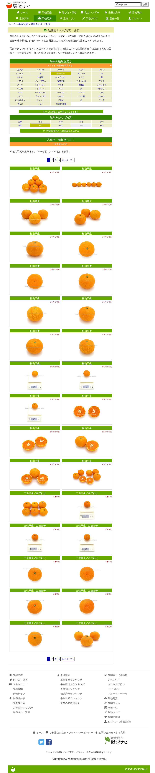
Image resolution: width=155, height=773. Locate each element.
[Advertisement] (133, 72)
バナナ (20, 92)
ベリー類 (81, 96)
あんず (81, 69)
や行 (61, 125)
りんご (20, 103)
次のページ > (68, 160)
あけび (20, 69)
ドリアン (60, 88)
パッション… (60, 92)
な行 (102, 121)
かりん (20, 77)
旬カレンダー (92, 12)
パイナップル (40, 92)
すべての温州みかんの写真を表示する (61, 130)
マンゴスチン (20, 100)
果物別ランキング (70, 689)
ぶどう (20, 96)
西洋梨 (81, 84)
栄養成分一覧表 (21, 712)
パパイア (81, 92)
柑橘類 (40, 77)
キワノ (81, 77)
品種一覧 (114, 18)
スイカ (20, 84)
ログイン (137, 18)
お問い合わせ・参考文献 (112, 732)
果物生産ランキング (71, 679)
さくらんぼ (81, 81)
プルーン (60, 96)
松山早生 (35, 168)
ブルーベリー (40, 96)
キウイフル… (60, 77)
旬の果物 (18, 689)
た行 (81, 121)
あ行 (20, 121)
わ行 (102, 125)
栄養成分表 (114, 12)
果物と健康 (114, 717)
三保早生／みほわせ (35, 493)
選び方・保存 (69, 12)
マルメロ (101, 96)
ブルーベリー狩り (117, 693)
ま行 (47, 24)
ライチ (101, 100)
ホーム (24, 12)
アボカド (60, 69)
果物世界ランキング (71, 698)
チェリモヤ (101, 84)
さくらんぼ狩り (116, 684)
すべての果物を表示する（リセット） (61, 111)
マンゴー (40, 100)
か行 (40, 121)
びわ (102, 92)
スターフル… (40, 84)
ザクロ (101, 81)
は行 (20, 125)
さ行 (61, 121)
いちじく (20, 73)
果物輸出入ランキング (72, 684)
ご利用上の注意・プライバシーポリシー (71, 732)
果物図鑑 (47, 12)
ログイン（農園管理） (120, 721)
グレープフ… (40, 81)
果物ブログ (92, 18)
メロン (61, 100)
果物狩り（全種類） (119, 675)
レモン (40, 103)
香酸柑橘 (60, 81)
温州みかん (37, 24)
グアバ (20, 81)
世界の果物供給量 (70, 703)
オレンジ (81, 73)
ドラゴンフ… (40, 88)
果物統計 (137, 12)
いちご (101, 69)
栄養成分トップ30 (23, 707)
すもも (61, 84)
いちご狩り (114, 679)
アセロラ (40, 69)
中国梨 (20, 88)
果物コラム (69, 18)
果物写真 (47, 18)
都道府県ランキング (71, 693)
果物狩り (24, 18)
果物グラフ (19, 693)
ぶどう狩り (114, 689)
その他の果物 (60, 103)
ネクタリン (101, 88)
